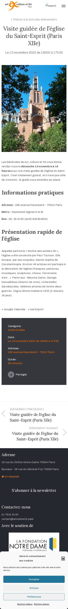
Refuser (34, 588)
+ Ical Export (36, 309)
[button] (63, 558)
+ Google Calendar (13, 309)
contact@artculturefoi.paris (18, 519)
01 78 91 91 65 (10, 514)
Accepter (34, 579)
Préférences (34, 597)
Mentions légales (24, 604)
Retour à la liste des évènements (35, 19)
